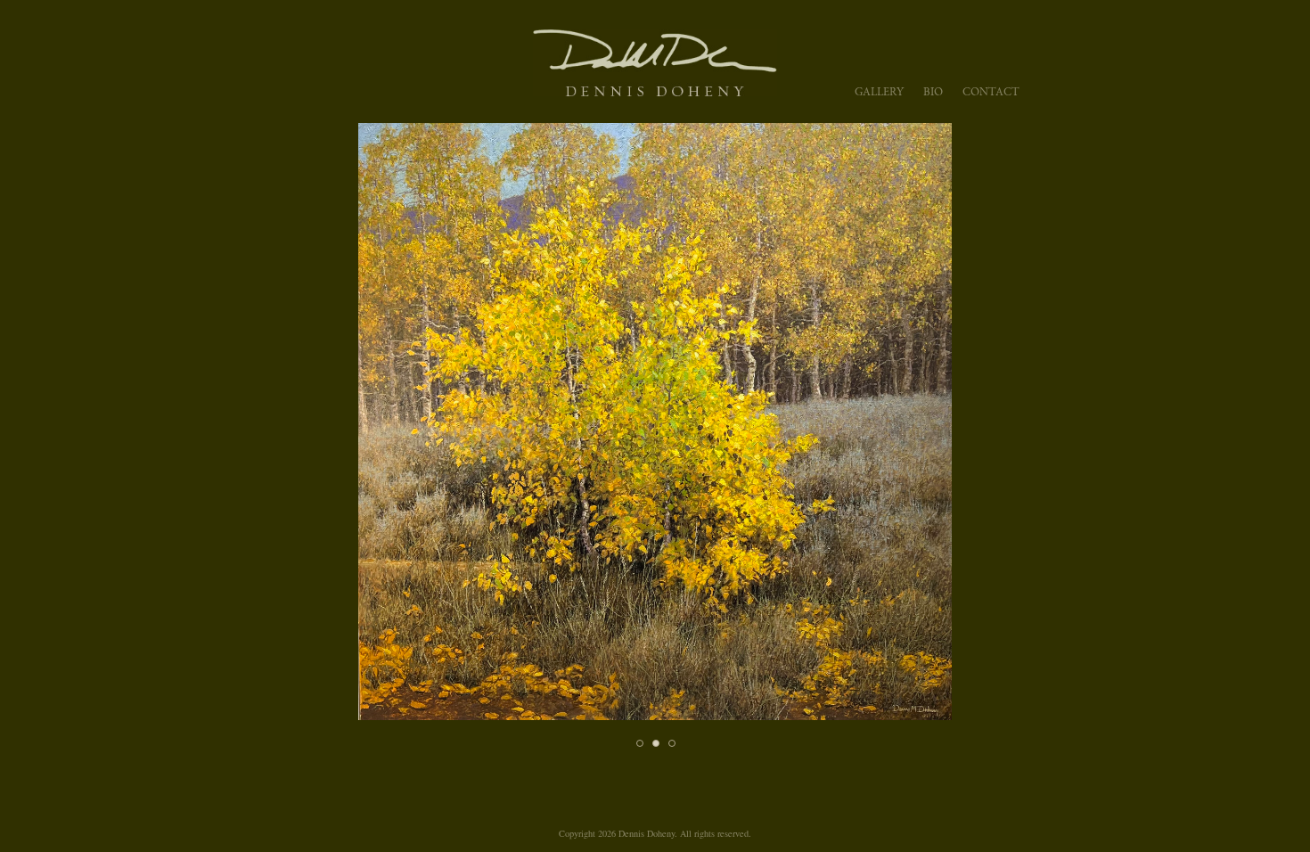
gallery (879, 92)
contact (990, 92)
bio (933, 92)
